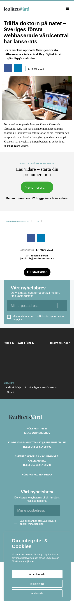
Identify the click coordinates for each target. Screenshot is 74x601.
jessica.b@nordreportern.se (37, 258)
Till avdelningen (59, 342)
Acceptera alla (37, 574)
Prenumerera (34, 187)
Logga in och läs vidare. (52, 198)
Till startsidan (37, 272)
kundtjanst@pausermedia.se (46, 442)
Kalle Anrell (37, 460)
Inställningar (37, 583)
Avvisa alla (37, 593)
